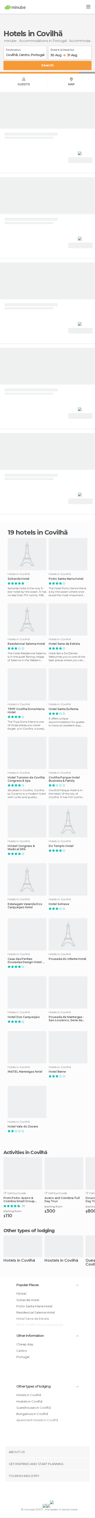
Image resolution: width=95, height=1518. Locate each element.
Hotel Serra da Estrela (64, 643)
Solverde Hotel (18, 578)
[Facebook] (40, 1491)
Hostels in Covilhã (61, 1261)
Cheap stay (24, 1344)
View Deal (80, 160)
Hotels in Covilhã (19, 1261)
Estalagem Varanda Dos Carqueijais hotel (25, 906)
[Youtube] (58, 1491)
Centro (21, 1350)
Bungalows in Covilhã (32, 1414)
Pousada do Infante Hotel (67, 959)
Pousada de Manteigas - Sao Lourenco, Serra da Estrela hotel (66, 1018)
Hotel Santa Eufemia (63, 709)
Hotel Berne (57, 1071)
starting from (12, 1211)
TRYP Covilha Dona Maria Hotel (26, 710)
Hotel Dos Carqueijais (24, 1017)
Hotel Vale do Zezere (23, 1126)
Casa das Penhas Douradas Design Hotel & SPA (26, 960)
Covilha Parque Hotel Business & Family (64, 779)
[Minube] (15, 7)
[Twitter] (46, 1491)
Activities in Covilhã (25, 1152)
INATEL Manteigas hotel (25, 1071)
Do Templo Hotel (61, 846)
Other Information (30, 1336)
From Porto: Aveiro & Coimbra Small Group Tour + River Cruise (19, 1199)
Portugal (22, 1357)
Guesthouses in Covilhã (33, 1407)
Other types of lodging (33, 1386)
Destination (13, 49)
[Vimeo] (52, 1491)
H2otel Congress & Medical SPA (21, 847)
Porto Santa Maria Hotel (66, 578)
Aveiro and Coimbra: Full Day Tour (62, 1199)
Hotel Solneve (59, 904)
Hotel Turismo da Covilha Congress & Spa (26, 779)
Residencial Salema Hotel (26, 643)
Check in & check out (62, 49)
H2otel (21, 1293)
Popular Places (27, 1285)
